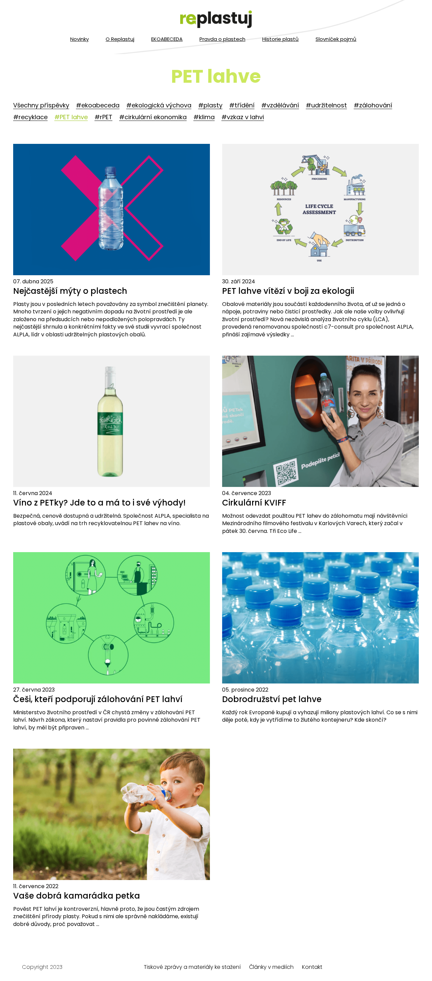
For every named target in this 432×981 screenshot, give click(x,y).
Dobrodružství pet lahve (272, 699)
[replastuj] (216, 19)
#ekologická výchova (158, 105)
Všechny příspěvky (41, 105)
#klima (204, 117)
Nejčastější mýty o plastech (70, 290)
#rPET (103, 117)
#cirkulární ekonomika (153, 117)
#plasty (210, 105)
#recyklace (30, 117)
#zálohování (373, 105)
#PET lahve (71, 117)
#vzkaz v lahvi (242, 117)
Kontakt (312, 967)
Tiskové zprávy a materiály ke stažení (192, 967)
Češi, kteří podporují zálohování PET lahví (98, 699)
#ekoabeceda (97, 105)
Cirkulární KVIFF (254, 502)
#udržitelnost (326, 105)
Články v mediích (271, 967)
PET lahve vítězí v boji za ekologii (288, 290)
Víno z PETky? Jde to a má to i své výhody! (99, 502)
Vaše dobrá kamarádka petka (76, 895)
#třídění (241, 105)
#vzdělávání (280, 105)
